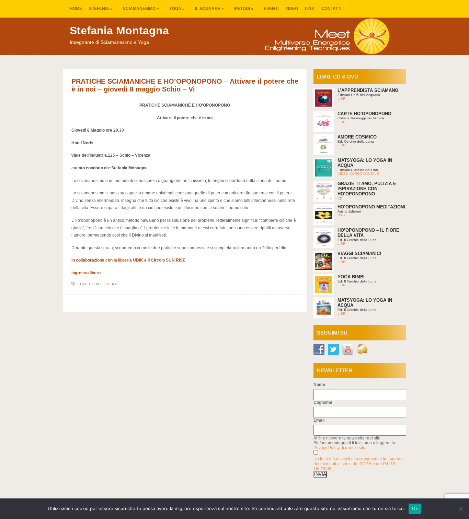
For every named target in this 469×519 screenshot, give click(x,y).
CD (340, 198)
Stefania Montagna (119, 30)
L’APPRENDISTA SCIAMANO (368, 90)
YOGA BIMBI (351, 276)
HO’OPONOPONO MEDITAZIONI (371, 206)
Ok (415, 508)
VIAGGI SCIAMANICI (359, 253)
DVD (341, 215)
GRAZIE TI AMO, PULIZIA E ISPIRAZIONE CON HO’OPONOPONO (367, 188)
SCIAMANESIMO (141, 8)
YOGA (177, 8)
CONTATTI (331, 8)
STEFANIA (101, 8)
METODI (243, 8)
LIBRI (342, 98)
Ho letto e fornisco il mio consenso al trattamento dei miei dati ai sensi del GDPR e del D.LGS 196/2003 (358, 464)
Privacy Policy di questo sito (339, 447)
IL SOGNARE (209, 8)
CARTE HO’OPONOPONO (364, 113)
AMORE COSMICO (357, 137)
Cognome (322, 402)
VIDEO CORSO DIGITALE (358, 174)
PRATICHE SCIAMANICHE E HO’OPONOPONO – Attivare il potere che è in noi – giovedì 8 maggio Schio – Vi (184, 85)
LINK (309, 8)
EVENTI (271, 8)
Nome (319, 384)
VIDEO (291, 8)
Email (318, 420)
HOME (76, 8)
